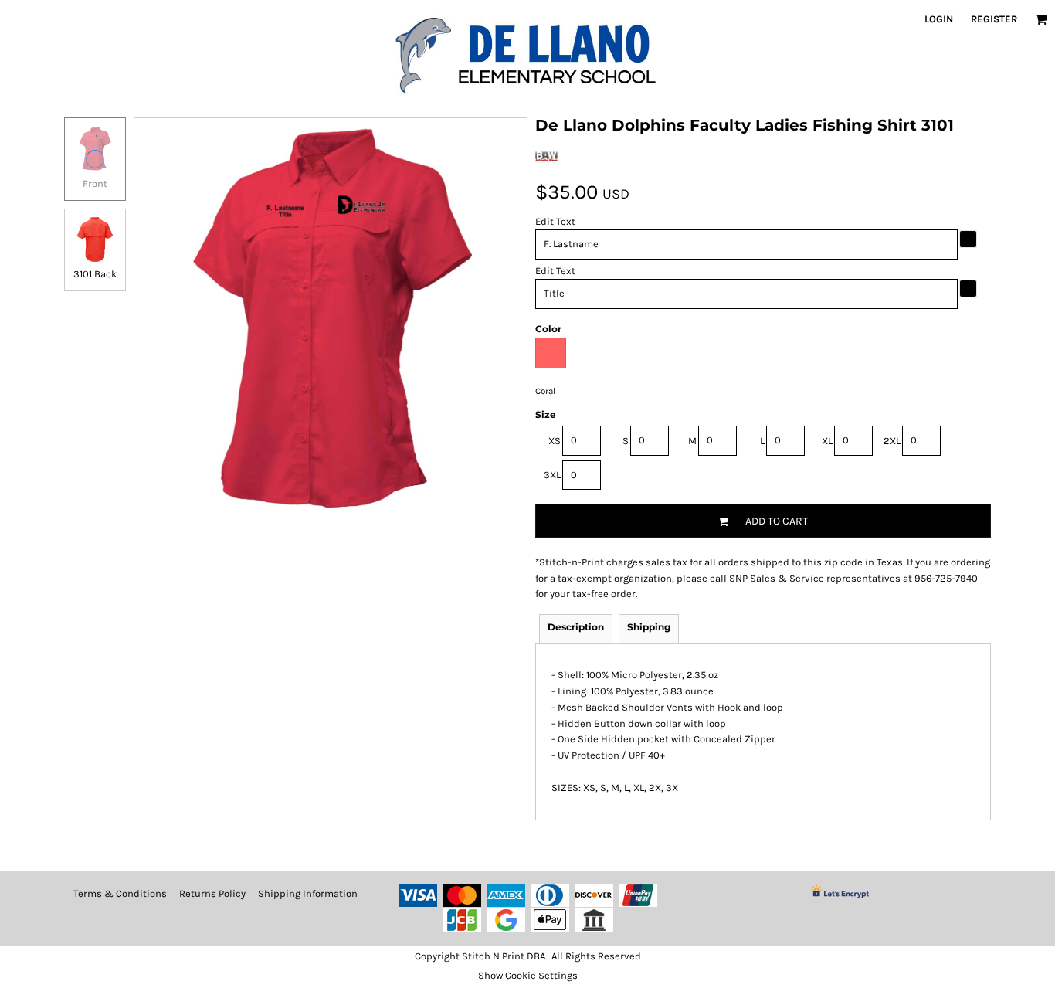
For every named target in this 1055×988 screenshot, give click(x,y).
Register (994, 19)
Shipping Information (308, 893)
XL (827, 440)
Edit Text (555, 221)
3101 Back (95, 274)
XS (554, 440)
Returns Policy (212, 893)
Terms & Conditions (120, 893)
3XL (552, 474)
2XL (892, 440)
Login (938, 19)
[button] (1041, 19)
